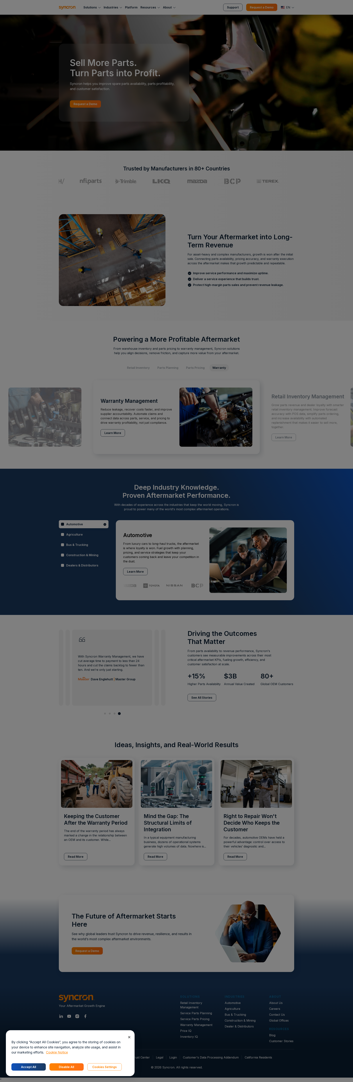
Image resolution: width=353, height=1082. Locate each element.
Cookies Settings (104, 1067)
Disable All (66, 1067)
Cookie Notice (57, 1052)
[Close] (129, 1037)
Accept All (28, 1067)
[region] (70, 1053)
